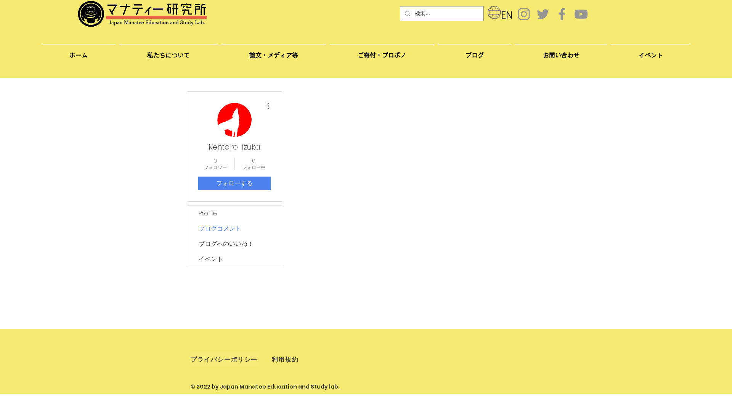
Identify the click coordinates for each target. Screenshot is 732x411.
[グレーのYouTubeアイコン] (581, 14)
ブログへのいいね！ (226, 243)
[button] (561, 51)
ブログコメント (220, 228)
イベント (211, 259)
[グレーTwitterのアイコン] (543, 14)
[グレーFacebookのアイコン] (562, 14)
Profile (208, 213)
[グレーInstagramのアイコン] (524, 14)
